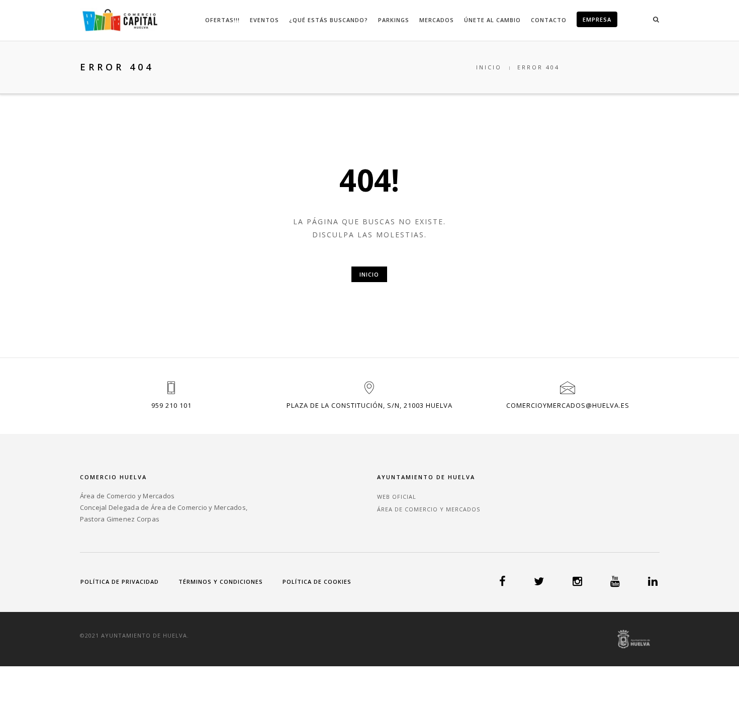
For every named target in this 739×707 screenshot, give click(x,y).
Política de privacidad (119, 581)
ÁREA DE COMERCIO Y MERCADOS (428, 509)
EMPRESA (597, 19)
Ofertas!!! (222, 20)
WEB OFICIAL (396, 496)
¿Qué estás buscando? (328, 20)
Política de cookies (317, 581)
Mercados (436, 20)
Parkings (393, 20)
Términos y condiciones (220, 581)
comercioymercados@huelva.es (567, 405)
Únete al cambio (492, 20)
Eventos (264, 20)
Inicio (489, 67)
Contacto (549, 20)
